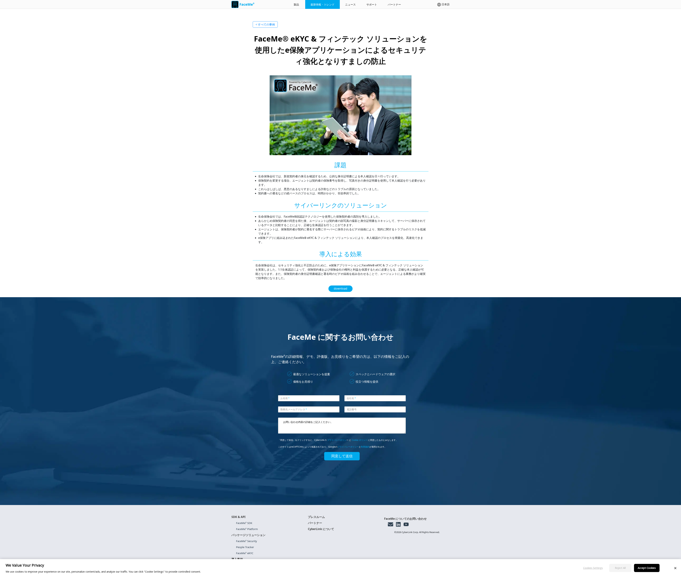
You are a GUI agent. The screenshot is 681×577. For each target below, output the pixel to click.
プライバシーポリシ (336, 440)
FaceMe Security (246, 541)
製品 (296, 4)
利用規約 (365, 446)
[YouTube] (406, 524)
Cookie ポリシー (359, 440)
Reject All (620, 568)
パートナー (394, 4)
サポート (371, 4)
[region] (340, 568)
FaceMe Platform (247, 529)
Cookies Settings (593, 568)
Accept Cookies (647, 568)
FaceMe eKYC (244, 553)
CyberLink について (321, 529)
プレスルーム (316, 517)
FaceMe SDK (244, 523)
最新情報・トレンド (322, 4)
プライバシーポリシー (348, 446)
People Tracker (245, 547)
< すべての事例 (265, 24)
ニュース (350, 4)
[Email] (390, 524)
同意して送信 (342, 456)
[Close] (675, 568)
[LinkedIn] (398, 524)
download (340, 288)
